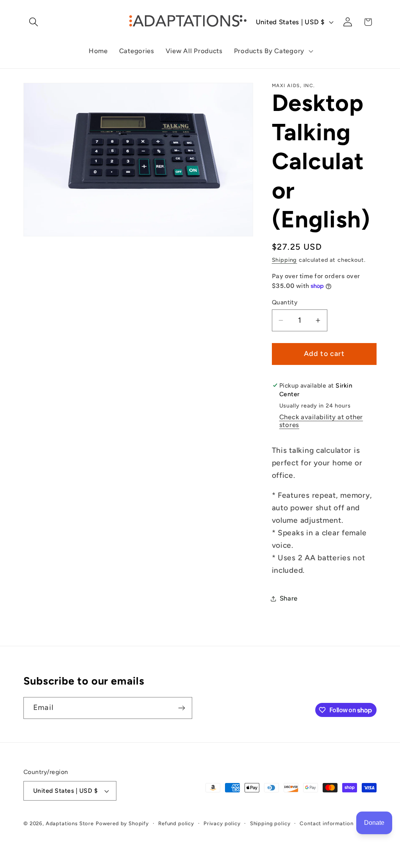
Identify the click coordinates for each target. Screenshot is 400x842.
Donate (374, 822)
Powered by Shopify (122, 823)
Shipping (284, 259)
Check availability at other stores (321, 421)
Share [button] (289, 598)
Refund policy (176, 823)
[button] (33, 22)
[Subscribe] (181, 708)
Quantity (285, 302)
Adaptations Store (70, 823)
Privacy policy (222, 823)
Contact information (326, 823)
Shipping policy (270, 823)
